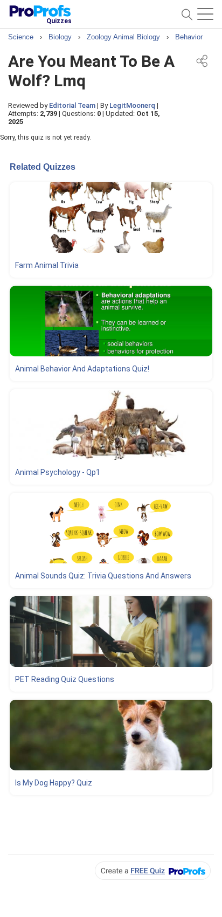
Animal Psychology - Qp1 (57, 472)
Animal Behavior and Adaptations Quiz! (82, 368)
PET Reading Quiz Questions (64, 679)
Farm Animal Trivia (47, 265)
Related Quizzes (42, 166)
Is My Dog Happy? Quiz (53, 782)
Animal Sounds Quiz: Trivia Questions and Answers (103, 575)
